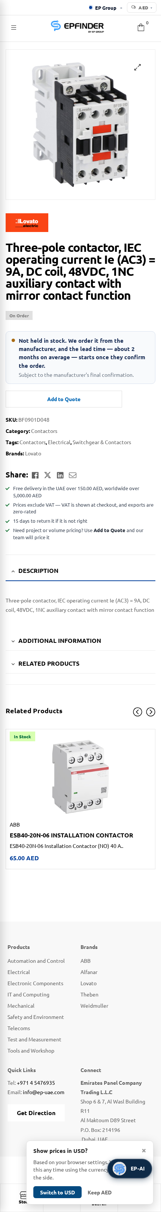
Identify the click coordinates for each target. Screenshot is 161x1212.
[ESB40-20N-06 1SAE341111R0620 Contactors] (80, 776)
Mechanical (20, 1005)
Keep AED (100, 1192)
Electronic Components (35, 983)
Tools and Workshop (30, 1050)
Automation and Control (36, 960)
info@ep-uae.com (43, 1092)
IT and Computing (28, 994)
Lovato (33, 453)
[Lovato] (80, 222)
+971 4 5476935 (36, 1082)
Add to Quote (63, 399)
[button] (137, 67)
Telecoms (18, 1028)
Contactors (44, 430)
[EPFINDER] (77, 26)
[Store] (24, 1195)
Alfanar (88, 971)
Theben (89, 994)
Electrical (59, 442)
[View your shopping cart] (141, 26)
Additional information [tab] (59, 640)
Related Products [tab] (48, 663)
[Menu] (13, 26)
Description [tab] (38, 570)
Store (24, 1202)
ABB (15, 824)
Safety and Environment (35, 1016)
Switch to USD (57, 1192)
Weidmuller (94, 1005)
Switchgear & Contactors (102, 442)
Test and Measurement (34, 1039)
